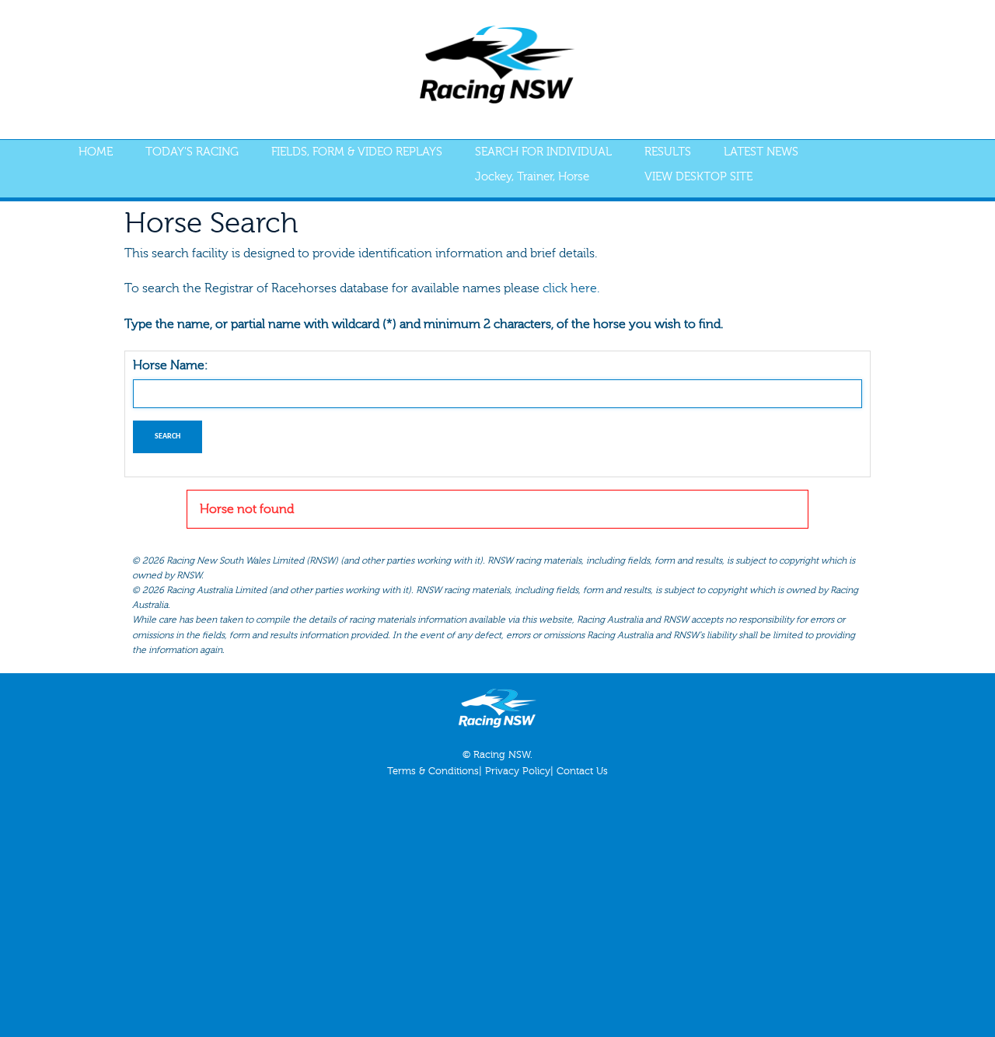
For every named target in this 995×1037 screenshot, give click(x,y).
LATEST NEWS (761, 152)
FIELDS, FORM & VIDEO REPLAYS (356, 152)
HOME (96, 152)
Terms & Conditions (433, 771)
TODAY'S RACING (192, 152)
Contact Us (582, 771)
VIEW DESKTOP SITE (698, 176)
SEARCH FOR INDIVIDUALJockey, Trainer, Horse (543, 164)
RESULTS (667, 152)
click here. (571, 288)
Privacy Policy (517, 771)
